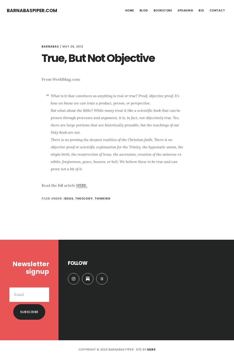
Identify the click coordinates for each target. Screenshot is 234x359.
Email (44, 284)
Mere (151, 349)
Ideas (68, 198)
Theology (84, 198)
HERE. (81, 185)
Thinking (103, 198)
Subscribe (29, 312)
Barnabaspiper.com (32, 10)
